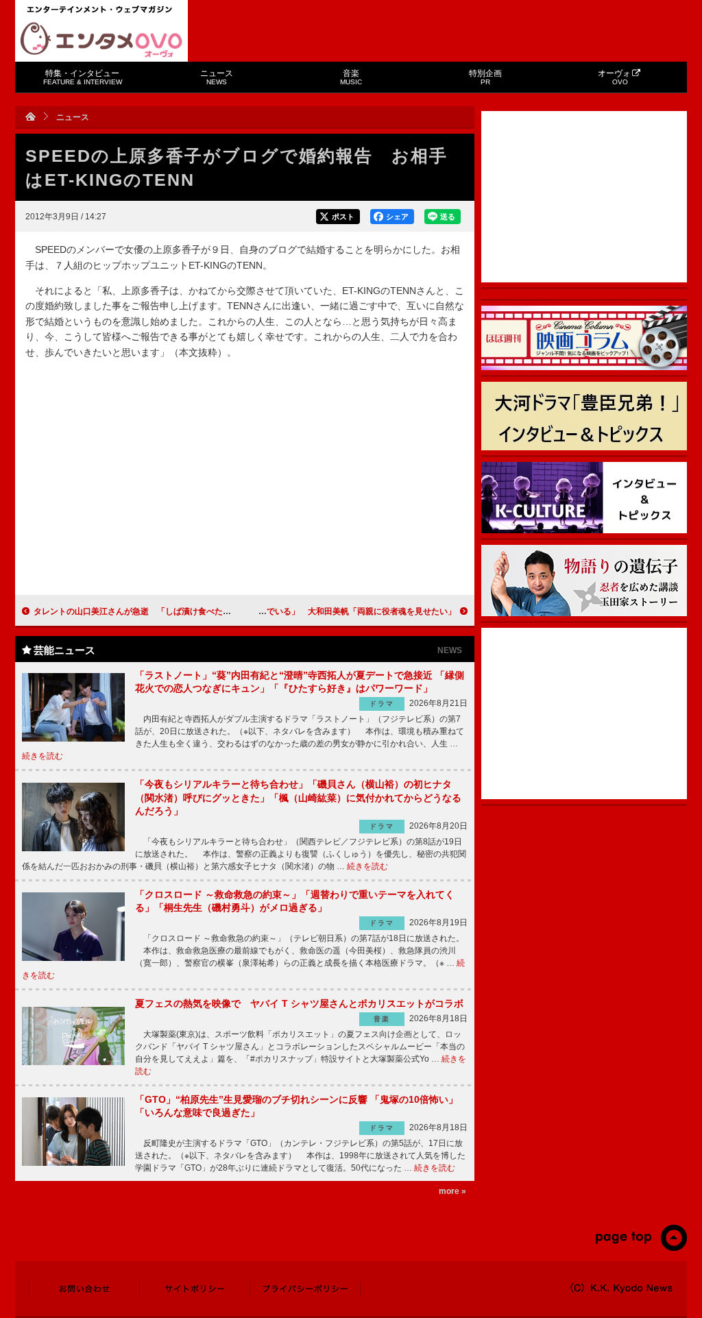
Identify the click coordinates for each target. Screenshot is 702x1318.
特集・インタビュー (82, 77)
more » (452, 1191)
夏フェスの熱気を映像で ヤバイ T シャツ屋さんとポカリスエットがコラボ (299, 1003)
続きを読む (42, 756)
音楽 (351, 77)
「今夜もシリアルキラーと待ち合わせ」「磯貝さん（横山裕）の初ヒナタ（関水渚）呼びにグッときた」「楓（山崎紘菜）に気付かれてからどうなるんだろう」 (298, 797)
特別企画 (485, 77)
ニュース (216, 77)
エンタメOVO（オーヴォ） (101, 40)
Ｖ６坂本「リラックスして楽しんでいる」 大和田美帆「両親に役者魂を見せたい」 (299, 611)
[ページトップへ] (640, 1248)
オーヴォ (614, 77)
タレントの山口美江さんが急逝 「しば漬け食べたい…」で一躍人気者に (169, 611)
